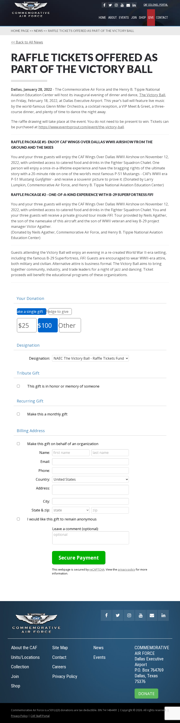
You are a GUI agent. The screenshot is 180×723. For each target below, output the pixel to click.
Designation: (39, 358)
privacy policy (126, 569)
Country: (43, 479)
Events (124, 17)
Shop (142, 17)
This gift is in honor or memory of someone (63, 386)
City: (46, 501)
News (38, 31)
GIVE (151, 17)
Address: (43, 488)
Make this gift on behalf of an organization (62, 443)
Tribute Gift (28, 373)
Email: (45, 461)
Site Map (60, 647)
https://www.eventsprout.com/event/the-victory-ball (81, 127)
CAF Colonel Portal (156, 4)
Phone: (44, 470)
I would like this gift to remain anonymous (62, 519)
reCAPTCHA (96, 569)
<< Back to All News (27, 42)
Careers (59, 666)
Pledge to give (58, 311)
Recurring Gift (30, 401)
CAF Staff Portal (40, 716)
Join (134, 17)
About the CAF (24, 647)
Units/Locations (25, 657)
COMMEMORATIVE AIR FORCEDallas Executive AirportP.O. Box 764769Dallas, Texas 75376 (152, 664)
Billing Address (31, 430)
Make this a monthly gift (47, 414)
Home (102, 17)
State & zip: (41, 510)
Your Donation (30, 298)
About (112, 17)
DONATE (146, 693)
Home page (20, 31)
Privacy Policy (64, 676)
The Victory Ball (152, 94)
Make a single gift (30, 311)
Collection (20, 666)
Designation (28, 345)
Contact (162, 17)
